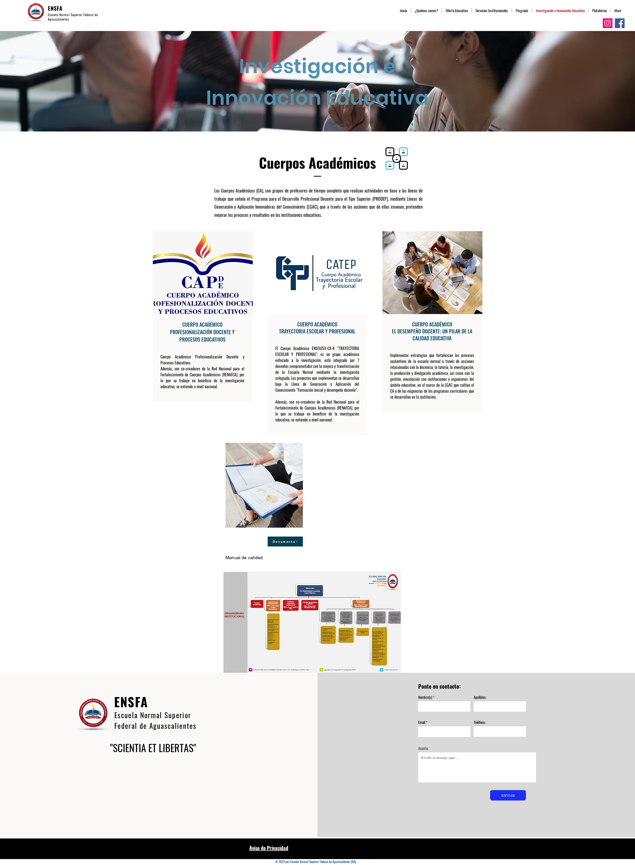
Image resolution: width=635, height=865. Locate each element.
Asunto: (423, 748)
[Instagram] (607, 23)
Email (421, 722)
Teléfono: (479, 722)
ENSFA (55, 8)
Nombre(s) (425, 697)
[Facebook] (620, 23)
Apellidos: (480, 697)
